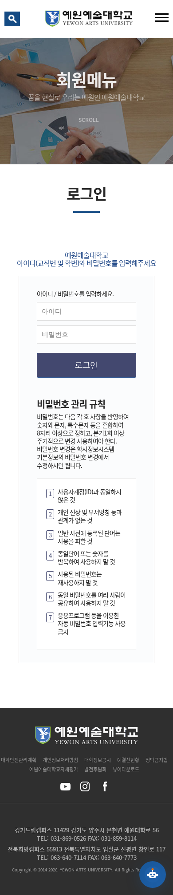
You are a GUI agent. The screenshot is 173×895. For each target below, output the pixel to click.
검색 (13, 21)
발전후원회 (95, 769)
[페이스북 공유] (104, 786)
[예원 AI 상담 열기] (152, 874)
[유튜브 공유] (65, 786)
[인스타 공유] (85, 786)
